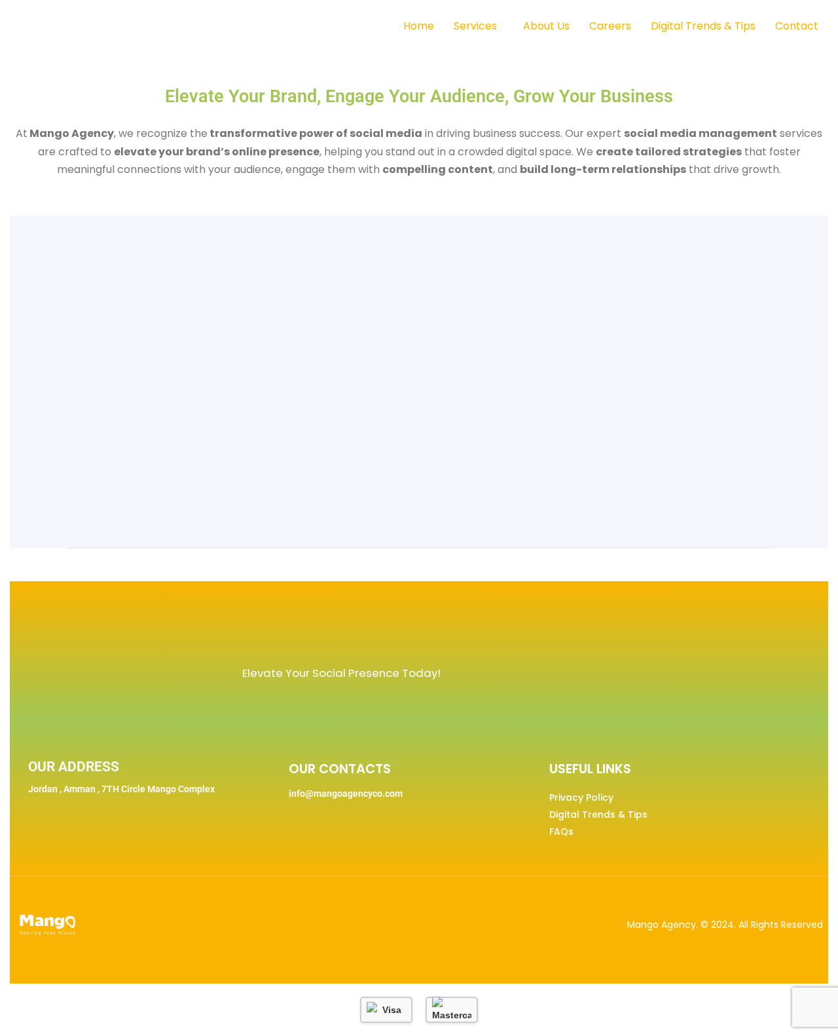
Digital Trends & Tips (703, 25)
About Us (546, 25)
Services (475, 25)
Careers (610, 25)
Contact (796, 25)
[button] (478, 26)
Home (418, 25)
